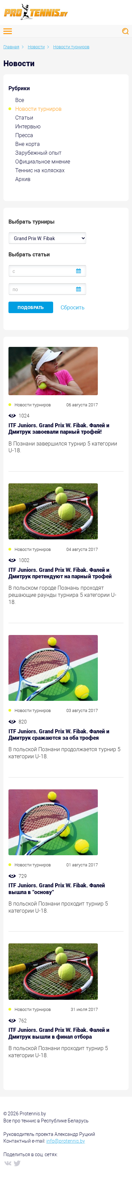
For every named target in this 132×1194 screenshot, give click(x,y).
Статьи (24, 118)
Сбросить (73, 307)
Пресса (24, 135)
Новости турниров (38, 109)
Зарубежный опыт (38, 153)
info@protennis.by (65, 1141)
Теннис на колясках (40, 170)
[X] (17, 1163)
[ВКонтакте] (7, 1163)
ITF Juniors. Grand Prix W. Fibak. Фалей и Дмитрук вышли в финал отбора (58, 1033)
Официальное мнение (42, 161)
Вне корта (27, 144)
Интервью (28, 126)
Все (19, 100)
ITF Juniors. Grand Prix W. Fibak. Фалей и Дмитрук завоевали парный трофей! (58, 428)
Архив (22, 179)
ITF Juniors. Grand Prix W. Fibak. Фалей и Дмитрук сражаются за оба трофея (58, 734)
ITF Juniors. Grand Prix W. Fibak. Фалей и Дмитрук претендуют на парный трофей (60, 573)
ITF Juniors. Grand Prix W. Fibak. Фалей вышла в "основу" (56, 888)
